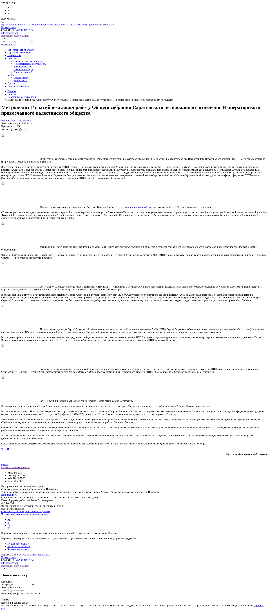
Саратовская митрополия (20, 49)
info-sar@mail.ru (9, 33)
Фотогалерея (20, 80)
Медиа (10, 75)
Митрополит (14, 55)
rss (8, 528)
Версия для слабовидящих (15, 35)
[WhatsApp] (20, 129)
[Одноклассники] (12, 129)
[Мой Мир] (25, 129)
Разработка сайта (41, 554)
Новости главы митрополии (28, 61)
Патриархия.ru (9, 494)
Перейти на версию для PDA (16, 554)
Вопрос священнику (18, 86)
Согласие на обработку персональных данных (25, 511)
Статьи (11, 83)
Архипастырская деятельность (30, 63)
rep (9, 519)
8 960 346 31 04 (25, 30)
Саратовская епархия (18, 52)
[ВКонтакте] (7, 129)
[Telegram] (16, 129)
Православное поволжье (49, 24)
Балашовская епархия (18, 546)
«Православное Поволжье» (15, 467)
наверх (5, 464)
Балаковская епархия (18, 549)
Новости (12, 58)
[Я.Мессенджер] (3, 129)
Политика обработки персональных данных (24, 514)
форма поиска (106, 24)
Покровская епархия (18, 543)
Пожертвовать (8, 27)
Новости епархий (23, 66)
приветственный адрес (142, 207)
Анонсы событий (23, 72)
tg (8, 522)
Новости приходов (24, 69)
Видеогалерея (21, 77)
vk (8, 525)
